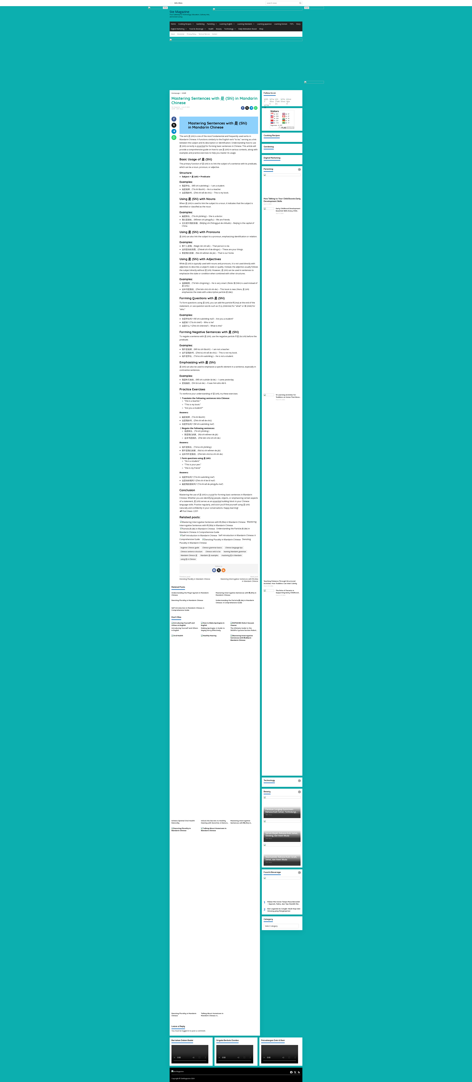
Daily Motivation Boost (247, 29)
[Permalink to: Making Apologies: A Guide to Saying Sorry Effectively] (215, 624)
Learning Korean (280, 24)
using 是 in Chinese (188, 559)
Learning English (225, 24)
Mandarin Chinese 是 (189, 555)
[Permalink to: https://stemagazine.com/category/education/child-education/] (299, 169)
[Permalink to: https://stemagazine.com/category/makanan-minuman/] (299, 872)
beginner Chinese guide (190, 547)
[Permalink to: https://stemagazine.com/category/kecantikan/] (299, 791)
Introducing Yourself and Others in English (184, 629)
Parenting (210, 24)
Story (298, 24)
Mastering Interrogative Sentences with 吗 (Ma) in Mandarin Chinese (239, 579)
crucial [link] (211, 494)
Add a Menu (178, 3)
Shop (261, 29)
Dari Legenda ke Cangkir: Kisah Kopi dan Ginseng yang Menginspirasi (283, 910)
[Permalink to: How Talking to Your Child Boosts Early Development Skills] (282, 185)
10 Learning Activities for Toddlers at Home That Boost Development (288, 396)
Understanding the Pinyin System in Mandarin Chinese (190, 594)
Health (211, 29)
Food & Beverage (196, 29)
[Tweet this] (247, 108)
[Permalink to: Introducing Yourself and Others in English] (185, 624)
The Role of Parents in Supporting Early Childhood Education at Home (287, 591)
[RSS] (223, 570)
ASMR (173, 109)
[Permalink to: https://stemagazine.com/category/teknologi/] (299, 780)
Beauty (219, 29)
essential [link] (201, 146)
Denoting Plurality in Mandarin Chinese (194, 578)
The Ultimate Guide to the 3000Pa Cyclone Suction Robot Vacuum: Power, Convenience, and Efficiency (243, 629)
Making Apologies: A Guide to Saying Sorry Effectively (213, 629)
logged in (185, 1031)
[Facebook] (214, 570)
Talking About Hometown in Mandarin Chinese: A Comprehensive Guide (212, 1014)
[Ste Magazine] (177, 1071)
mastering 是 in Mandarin (232, 555)
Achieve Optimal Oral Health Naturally (183, 822)
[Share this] (243, 108)
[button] (300, 3)
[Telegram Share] (251, 108)
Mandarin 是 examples (209, 555)
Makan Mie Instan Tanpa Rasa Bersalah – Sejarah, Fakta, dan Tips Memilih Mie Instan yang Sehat (283, 903)
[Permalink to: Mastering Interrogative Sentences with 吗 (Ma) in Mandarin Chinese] (244, 726)
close (165, 8)
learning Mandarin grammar (235, 551)
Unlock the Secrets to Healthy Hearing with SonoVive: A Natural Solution (214, 822)
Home (173, 24)
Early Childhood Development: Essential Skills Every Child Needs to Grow (288, 209)
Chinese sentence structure (191, 551)
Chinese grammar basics (212, 547)
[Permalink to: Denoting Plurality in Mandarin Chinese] (185, 919)
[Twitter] (219, 570)
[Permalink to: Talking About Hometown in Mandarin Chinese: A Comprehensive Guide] (215, 919)
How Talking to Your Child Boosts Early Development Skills (282, 199)
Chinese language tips (234, 547)
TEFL (292, 24)
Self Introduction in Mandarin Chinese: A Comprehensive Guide (187, 609)
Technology (228, 29)
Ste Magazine (179, 11)
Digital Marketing (177, 29)
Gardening (200, 24)
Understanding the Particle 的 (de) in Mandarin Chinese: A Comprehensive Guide (235, 601)
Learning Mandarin (244, 24)
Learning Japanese (264, 24)
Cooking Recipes (184, 24)
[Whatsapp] (256, 108)
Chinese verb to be (213, 551)
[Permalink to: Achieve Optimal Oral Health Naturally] (185, 726)
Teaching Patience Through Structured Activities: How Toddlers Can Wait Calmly (280, 582)
